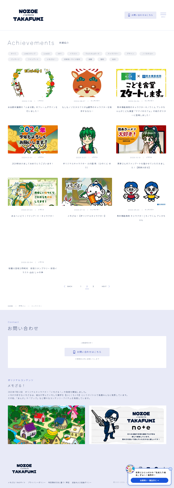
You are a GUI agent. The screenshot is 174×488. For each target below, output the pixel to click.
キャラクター (113, 54)
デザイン (130, 54)
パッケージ (15, 59)
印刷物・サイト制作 (72, 59)
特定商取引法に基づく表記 (58, 482)
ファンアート (33, 59)
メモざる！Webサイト (17, 482)
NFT (60, 54)
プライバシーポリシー (37, 482)
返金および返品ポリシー (81, 482)
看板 (102, 59)
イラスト (73, 54)
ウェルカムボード (93, 54)
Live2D (47, 54)
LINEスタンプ (29, 54)
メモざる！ (51, 59)
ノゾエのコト (147, 54)
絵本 (114, 59)
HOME (10, 306)
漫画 (90, 59)
